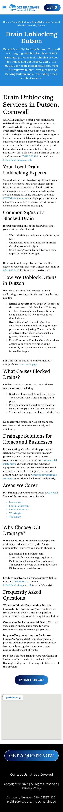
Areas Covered (41, 774)
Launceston (16, 502)
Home (6, 22)
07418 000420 (30, 156)
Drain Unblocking (21, 22)
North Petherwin (19, 509)
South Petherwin (19, 505)
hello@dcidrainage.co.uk (17, 159)
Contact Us (19, 774)
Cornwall (52, 492)
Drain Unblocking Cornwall (46, 22)
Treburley (15, 516)
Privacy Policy (31, 788)
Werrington (16, 513)
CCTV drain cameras (15, 198)
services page (30, 364)
